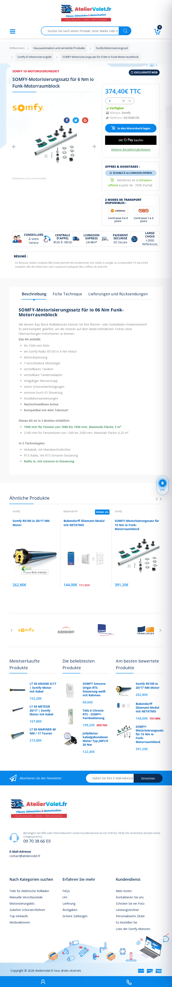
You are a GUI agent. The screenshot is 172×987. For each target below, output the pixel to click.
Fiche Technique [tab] (67, 293)
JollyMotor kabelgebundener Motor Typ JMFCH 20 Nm (95, 739)
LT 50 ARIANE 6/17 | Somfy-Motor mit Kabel (43, 687)
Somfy (126, 113)
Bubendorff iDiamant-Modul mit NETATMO (147, 707)
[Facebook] (67, 120)
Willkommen (17, 48)
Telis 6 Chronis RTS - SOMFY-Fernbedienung (93, 714)
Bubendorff (70, 511)
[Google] (85, 120)
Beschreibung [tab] (34, 293)
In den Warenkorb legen (133, 128)
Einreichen (148, 778)
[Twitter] (76, 120)
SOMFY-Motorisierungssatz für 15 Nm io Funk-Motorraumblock (137, 525)
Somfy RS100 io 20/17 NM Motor (147, 685)
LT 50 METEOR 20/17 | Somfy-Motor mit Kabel (41, 710)
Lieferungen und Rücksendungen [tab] (118, 293)
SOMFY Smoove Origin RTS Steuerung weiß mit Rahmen (94, 689)
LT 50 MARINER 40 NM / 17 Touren (43, 731)
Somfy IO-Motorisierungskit (35, 71)
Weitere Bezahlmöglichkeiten (131, 150)
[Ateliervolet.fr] (86, 14)
